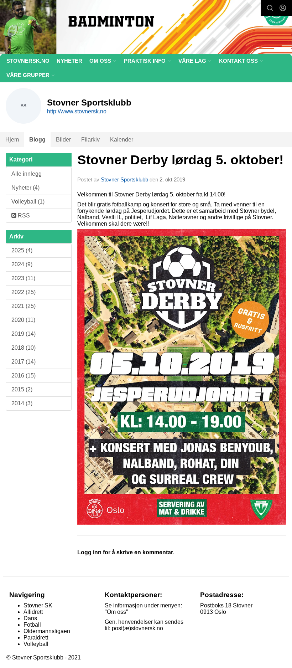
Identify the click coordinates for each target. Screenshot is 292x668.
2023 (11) (23, 278)
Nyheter (69, 61)
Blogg (37, 140)
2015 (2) (21, 389)
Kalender (121, 140)
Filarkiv (90, 140)
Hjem (12, 140)
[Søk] (270, 7)
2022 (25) (23, 292)
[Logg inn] (282, 7)
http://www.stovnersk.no (76, 111)
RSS (23, 215)
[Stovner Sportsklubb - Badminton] (146, 28)
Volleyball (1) (28, 202)
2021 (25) (23, 306)
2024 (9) (21, 264)
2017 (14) (23, 362)
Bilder (63, 140)
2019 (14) (23, 334)
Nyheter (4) (25, 188)
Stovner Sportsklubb (124, 179)
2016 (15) (23, 375)
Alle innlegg (26, 174)
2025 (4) (21, 250)
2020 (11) (23, 320)
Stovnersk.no (27, 61)
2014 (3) (21, 403)
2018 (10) (23, 348)
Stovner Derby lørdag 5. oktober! (180, 160)
